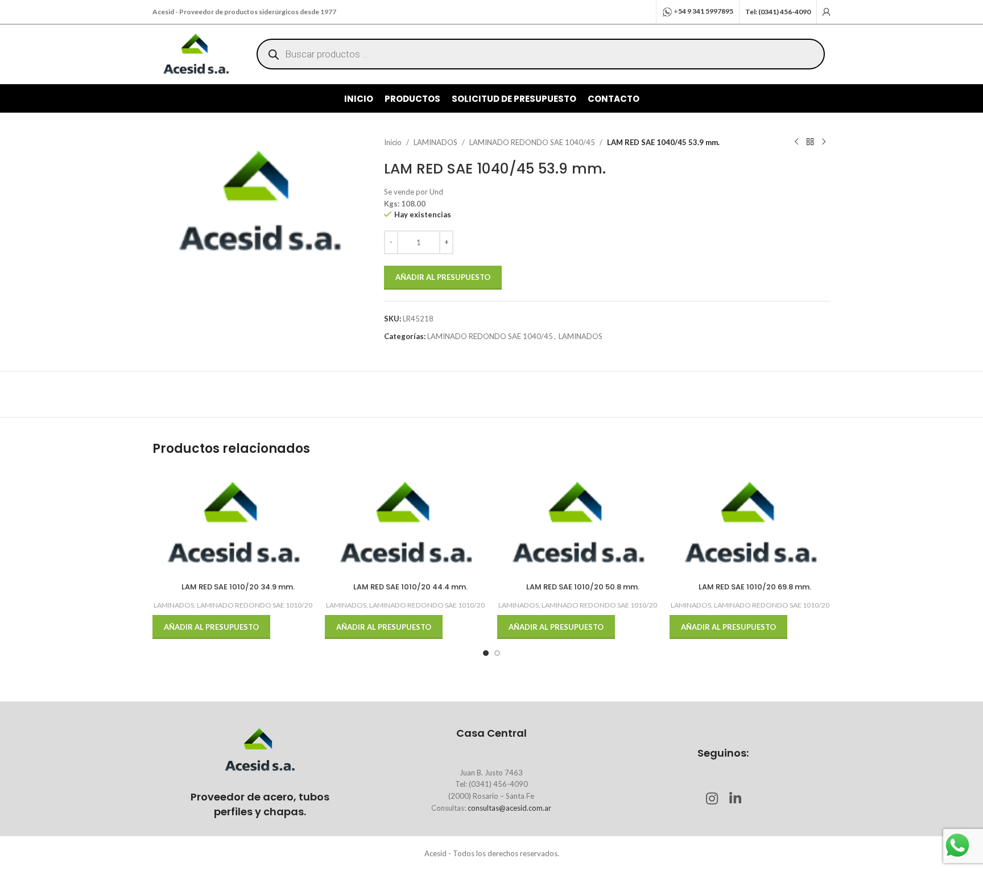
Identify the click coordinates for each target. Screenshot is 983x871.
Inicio (393, 142)
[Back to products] (810, 142)
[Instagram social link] (711, 799)
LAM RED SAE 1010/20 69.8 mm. (755, 586)
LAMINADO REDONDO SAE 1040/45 (532, 142)
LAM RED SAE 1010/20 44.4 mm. (410, 586)
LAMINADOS (435, 142)
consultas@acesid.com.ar (509, 807)
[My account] (826, 12)
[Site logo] (195, 52)
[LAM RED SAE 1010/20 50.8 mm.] (577, 523)
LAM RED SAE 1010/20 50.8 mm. (582, 586)
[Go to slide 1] (486, 653)
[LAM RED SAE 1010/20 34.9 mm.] (232, 523)
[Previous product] (796, 142)
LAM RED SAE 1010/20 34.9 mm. (238, 586)
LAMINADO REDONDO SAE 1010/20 (254, 605)
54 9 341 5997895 (705, 11)
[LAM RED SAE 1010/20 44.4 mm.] (405, 523)
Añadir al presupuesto (442, 277)
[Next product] (824, 142)
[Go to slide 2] (497, 653)
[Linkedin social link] (734, 799)
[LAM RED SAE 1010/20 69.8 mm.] (750, 523)
